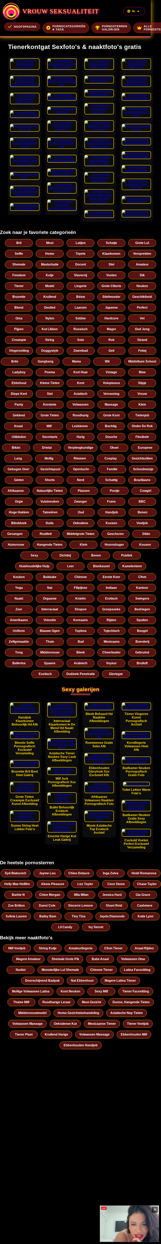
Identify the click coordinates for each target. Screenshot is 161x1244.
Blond (18, 307)
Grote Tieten (50, 415)
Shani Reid (114, 905)
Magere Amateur (28, 959)
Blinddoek (19, 523)
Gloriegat (116, 674)
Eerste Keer (111, 577)
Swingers (142, 598)
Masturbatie (50, 264)
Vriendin (50, 620)
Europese (145, 447)
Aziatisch (80, 393)
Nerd (80, 480)
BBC (142, 501)
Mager (111, 329)
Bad (81, 641)
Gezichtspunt (50, 469)
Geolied (49, 307)
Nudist (21, 969)
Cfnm (142, 577)
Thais (50, 641)
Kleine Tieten (49, 383)
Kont (80, 383)
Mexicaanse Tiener (102, 1023)
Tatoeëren (50, 512)
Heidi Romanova (144, 873)
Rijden (111, 620)
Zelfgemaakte (19, 641)
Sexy (34, 555)
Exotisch (45, 674)
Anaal (18, 426)
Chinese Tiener (101, 969)
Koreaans (80, 620)
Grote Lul (142, 243)
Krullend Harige (56, 1034)
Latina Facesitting (137, 969)
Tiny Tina (78, 916)
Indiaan (111, 587)
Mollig (49, 458)
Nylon (49, 318)
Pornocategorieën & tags (68, 28)
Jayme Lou (47, 873)
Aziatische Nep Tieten (126, 1013)
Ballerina (19, 663)
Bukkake (49, 577)
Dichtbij (65, 555)
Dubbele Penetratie (80, 674)
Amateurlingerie (80, 948)
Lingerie (80, 286)
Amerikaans (19, 620)
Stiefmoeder (111, 296)
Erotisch (111, 598)
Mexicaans (112, 641)
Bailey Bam (47, 916)
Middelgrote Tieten (80, 533)
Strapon (81, 609)
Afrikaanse (16, 490)
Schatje (111, 243)
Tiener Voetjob (138, 1023)
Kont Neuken (70, 991)
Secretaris (49, 437)
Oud (81, 512)
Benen (142, 512)
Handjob (111, 512)
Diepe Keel (19, 393)
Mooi (49, 243)
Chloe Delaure (79, 873)
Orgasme (50, 598)
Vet (142, 318)
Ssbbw (80, 318)
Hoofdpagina (25, 26)
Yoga (19, 587)
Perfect (142, 307)
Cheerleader (111, 652)
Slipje (142, 383)
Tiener (19, 286)
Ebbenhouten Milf (134, 1034)
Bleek (80, 652)
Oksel (114, 447)
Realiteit (46, 533)
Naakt (19, 598)
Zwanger (80, 501)
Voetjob (142, 523)
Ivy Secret (96, 927)
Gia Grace (143, 894)
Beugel (142, 630)
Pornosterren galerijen (114, 28)
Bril (18, 243)
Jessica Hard (112, 894)
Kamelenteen (132, 566)
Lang (18, 458)
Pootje (114, 490)
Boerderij (142, 641)
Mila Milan (81, 894)
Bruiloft (142, 663)
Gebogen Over (18, 469)
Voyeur (111, 663)
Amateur (142, 264)
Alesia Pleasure (52, 884)
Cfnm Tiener (113, 948)
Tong (19, 652)
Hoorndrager (114, 544)
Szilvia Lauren (16, 916)
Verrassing (111, 393)
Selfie (19, 253)
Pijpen (19, 329)
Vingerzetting (19, 350)
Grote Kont (111, 415)
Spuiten (142, 620)
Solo (80, 340)
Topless (81, 630)
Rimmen (80, 458)
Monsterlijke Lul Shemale (60, 969)
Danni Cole (47, 905)
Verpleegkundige (80, 447)
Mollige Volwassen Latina (30, 991)
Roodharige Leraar (56, 1002)
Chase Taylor (147, 884)
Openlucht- (81, 469)
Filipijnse (80, 587)
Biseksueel (101, 566)
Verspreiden (142, 253)
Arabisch (80, 663)
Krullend (49, 296)
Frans (111, 501)
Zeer (19, 609)
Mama (76, 361)
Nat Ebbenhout (82, 980)
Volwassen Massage (27, 1023)
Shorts (50, 480)
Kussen (111, 523)
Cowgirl (145, 490)
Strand (142, 340)
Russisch (80, 329)
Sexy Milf (101, 991)
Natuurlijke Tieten (50, 490)
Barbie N (18, 894)
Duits (50, 523)
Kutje (50, 275)
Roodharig (81, 415)
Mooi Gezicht (91, 1002)
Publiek (126, 555)
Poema (50, 372)
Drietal (47, 447)
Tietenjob (142, 415)
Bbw (142, 372)
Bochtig (111, 426)
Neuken (142, 286)
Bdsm (80, 296)
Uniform (19, 630)
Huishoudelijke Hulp (34, 566)
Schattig (111, 480)
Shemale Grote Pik (65, 959)
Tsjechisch (111, 630)
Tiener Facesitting (135, 991)
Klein (142, 404)
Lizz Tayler (85, 884)
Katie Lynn (146, 916)
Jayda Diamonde (112, 916)
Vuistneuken (49, 501)
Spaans (49, 663)
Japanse (111, 307)
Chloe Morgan (49, 894)
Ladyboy (19, 372)
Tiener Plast (24, 1034)
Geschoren (115, 533)
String (49, 340)
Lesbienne (80, 426)
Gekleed (19, 415)
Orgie (19, 501)
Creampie (19, 340)
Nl (134, 11)
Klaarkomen (111, 253)
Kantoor (142, 587)
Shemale (18, 264)
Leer (70, 566)
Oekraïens (80, 523)
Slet (111, 264)
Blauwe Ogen (50, 630)
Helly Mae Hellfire (17, 884)
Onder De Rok (142, 426)
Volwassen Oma (133, 959)
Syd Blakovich (15, 873)
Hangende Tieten (49, 544)
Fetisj (142, 350)
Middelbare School (142, 361)
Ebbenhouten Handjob (81, 1045)
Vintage (111, 372)
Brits (14, 361)
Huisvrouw (16, 544)
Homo (49, 253)
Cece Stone (116, 884)
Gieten (19, 480)
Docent (80, 264)
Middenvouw (49, 652)
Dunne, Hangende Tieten (131, 1002)
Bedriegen (142, 609)
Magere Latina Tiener (120, 980)
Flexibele (142, 437)
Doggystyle (49, 350)
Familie (112, 469)
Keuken (19, 577)
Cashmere (144, 905)
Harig (81, 437)
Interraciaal (49, 609)
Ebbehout (19, 383)
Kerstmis (49, 404)
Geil (111, 350)
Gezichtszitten (142, 458)
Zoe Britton (16, 905)
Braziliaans (142, 480)
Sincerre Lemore (80, 905)
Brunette (18, 296)
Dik (142, 275)
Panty (19, 404)
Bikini (16, 447)
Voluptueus (111, 383)
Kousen (145, 544)
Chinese (80, 577)
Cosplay (110, 458)
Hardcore (111, 318)
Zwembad (80, 350)
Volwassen (80, 404)
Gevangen (15, 533)
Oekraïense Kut (65, 1023)
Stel (50, 393)
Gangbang (45, 361)
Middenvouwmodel (32, 1013)
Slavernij (80, 275)
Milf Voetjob (17, 948)
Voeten (111, 275)
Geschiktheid (142, 296)
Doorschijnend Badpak (42, 980)
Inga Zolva (110, 873)
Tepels (80, 253)
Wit (107, 361)
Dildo (146, 533)
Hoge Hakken (19, 512)
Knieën (80, 598)
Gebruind (142, 652)
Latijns (81, 243)
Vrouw (142, 393)
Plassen (84, 490)
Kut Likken (50, 329)
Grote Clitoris (111, 286)
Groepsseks (111, 609)
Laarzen (81, 307)
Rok (111, 340)
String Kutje (48, 948)
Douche (111, 437)
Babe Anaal (100, 959)
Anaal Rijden (144, 948)
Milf (49, 426)
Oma (19, 318)
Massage (111, 404)
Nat (49, 587)
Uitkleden (19, 437)
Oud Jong (142, 329)
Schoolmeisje (143, 469)
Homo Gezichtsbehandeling (78, 1013)
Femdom (19, 275)
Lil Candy (65, 927)
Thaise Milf (21, 1002)
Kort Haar (80, 372)
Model (49, 286)
